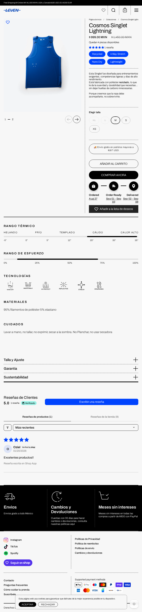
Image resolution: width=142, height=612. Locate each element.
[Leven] (50, 10)
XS (94, 129)
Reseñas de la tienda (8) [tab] (105, 416)
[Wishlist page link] (103, 10)
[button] (113, 10)
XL (94, 120)
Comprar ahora (113, 175)
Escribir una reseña (91, 401)
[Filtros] (7, 427)
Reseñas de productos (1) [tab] (37, 416)
